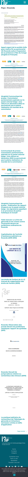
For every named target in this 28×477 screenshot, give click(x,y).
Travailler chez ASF (14, 462)
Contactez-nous (14, 456)
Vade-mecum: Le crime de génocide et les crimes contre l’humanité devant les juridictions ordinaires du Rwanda (13, 223)
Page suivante (22, 431)
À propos (14, 451)
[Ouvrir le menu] (25, 2)
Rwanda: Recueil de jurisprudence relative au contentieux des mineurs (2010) (13, 374)
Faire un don (14, 458)
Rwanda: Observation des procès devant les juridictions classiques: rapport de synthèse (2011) (13, 327)
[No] (26, 472)
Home (14, 449)
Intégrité (14, 453)
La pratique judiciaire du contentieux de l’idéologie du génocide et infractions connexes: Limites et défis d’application (13, 421)
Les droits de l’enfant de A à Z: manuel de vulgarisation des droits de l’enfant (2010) (13, 281)
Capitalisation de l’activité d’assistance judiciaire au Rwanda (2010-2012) (11, 236)
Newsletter (14, 460)
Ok (14, 475)
